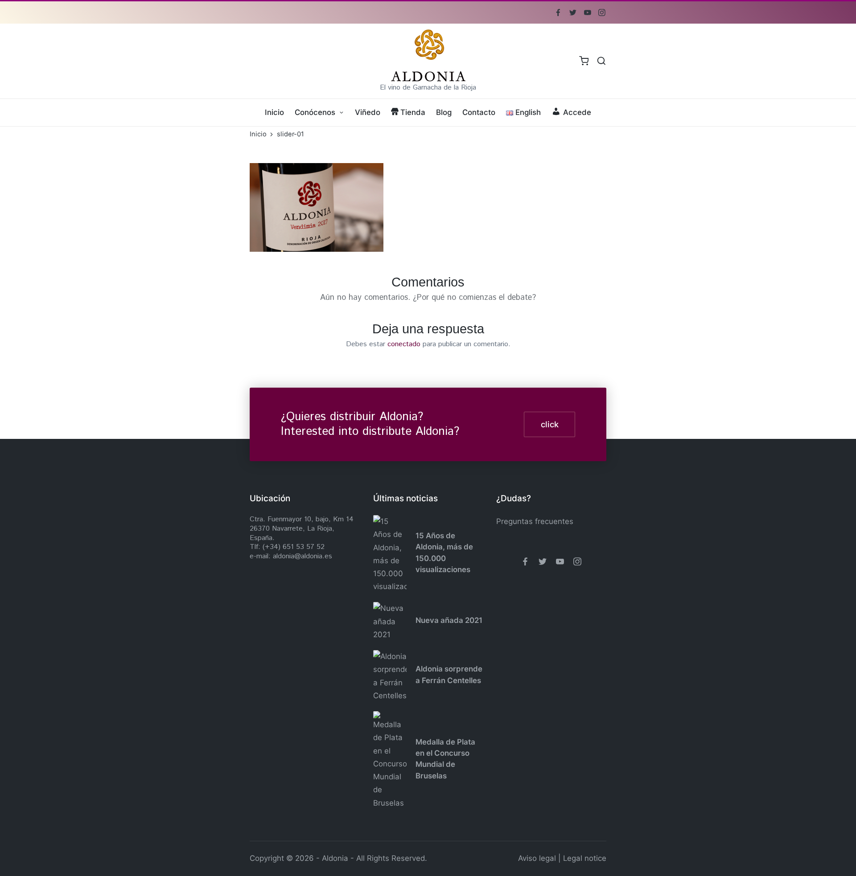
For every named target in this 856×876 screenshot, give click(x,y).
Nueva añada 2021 (449, 620)
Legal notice (584, 858)
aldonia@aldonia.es (302, 556)
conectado (403, 344)
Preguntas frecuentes (534, 521)
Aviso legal (537, 858)
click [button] (550, 424)
